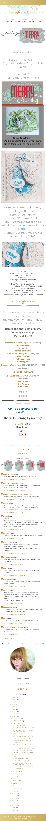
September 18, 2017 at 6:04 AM (14, 479)
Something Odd (18, 733)
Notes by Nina (8, 474)
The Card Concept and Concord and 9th (24, 755)
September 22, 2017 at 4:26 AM (14, 614)
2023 (14, 702)
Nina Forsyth (23, 384)
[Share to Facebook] (20, 449)
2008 (14, 810)
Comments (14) (23, 453)
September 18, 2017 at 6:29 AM (14, 490)
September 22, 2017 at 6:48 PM (14, 623)
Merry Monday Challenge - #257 (23, 736)
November (17, 721)
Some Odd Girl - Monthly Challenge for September (24, 767)
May (15, 778)
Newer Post (6, 643)
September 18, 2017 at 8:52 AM (14, 499)
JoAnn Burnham (23, 356)
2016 (14, 791)
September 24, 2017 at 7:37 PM (14, 634)
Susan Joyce (7, 542)
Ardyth (5, 568)
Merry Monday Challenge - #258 (23, 728)
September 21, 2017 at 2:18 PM (14, 603)
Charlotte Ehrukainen (15, 343)
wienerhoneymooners (16, 816)
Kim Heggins (7, 557)
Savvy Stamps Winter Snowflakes (23, 301)
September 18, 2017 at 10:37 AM (15, 512)
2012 (14, 800)
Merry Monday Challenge (19, 445)
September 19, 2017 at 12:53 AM (15, 538)
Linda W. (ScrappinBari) (11, 483)
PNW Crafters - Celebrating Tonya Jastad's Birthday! (23, 730)
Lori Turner (23, 379)
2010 (14, 805)
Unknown (6, 516)
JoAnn (5, 618)
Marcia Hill (7, 503)
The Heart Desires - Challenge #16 (24, 761)
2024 (14, 699)
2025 (14, 697)
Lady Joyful (7, 579)
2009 (14, 808)
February (17, 785)
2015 (14, 793)
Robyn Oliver (7, 607)
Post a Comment (10, 638)
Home (23, 643)
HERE (23, 395)
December (17, 718)
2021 (14, 707)
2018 (14, 714)
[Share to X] (18, 449)
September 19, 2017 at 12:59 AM (15, 553)
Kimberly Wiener (9, 365)
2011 (14, 803)
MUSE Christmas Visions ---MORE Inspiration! (23, 741)
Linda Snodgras (22, 372)
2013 (14, 798)
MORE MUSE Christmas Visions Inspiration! (22, 744)
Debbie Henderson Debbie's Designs (16, 494)
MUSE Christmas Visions (20, 758)
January (16, 788)
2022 (14, 704)
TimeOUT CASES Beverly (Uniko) (23, 752)
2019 (14, 711)
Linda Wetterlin (12, 376)
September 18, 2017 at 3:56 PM (14, 529)
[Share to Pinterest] (23, 449)
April (15, 781)
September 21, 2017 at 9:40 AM (14, 586)
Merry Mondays (36, 445)
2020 (14, 709)
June (15, 776)
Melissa (5, 590)
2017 (14, 716)
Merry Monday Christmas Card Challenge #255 (22, 763)
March (16, 783)
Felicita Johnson (15, 353)
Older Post (40, 643)
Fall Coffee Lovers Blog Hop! (22, 738)
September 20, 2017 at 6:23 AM (14, 575)
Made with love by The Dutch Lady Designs (29, 817)
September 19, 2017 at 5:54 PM (14, 564)
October (17, 723)
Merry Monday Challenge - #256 (23, 748)
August (16, 771)
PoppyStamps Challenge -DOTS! (23, 750)
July (15, 773)
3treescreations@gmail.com (13, 627)
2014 (14, 796)
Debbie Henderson (23, 351)
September (17, 725)
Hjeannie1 (6, 533)
